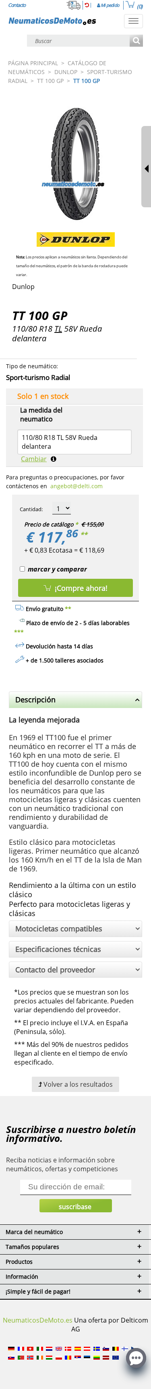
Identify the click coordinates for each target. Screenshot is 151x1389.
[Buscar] (136, 41)
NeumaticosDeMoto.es (37, 1320)
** (83, 534)
